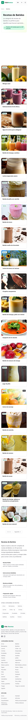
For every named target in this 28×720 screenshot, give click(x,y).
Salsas (17, 676)
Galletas (5, 617)
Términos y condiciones (4, 703)
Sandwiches (18, 679)
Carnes (4, 609)
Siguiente (16, 532)
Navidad (17, 696)
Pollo (2, 672)
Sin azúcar (4, 698)
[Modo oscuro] (22, 2)
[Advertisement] (14, 49)
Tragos (3, 686)
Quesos (3, 676)
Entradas (23, 613)
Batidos (17, 644)
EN (18, 2)
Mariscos (17, 662)
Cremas (20, 609)
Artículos (17, 698)
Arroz (4, 606)
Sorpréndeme (4, 700)
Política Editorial (19, 703)
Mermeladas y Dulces (20, 665)
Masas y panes (5, 665)
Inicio (2, 9)
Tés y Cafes (18, 681)
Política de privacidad (20, 700)
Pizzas (16, 669)
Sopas (2, 681)
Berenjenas (12, 606)
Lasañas (3, 660)
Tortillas (17, 683)
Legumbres (18, 660)
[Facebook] (2, 636)
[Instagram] (4, 636)
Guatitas (12, 617)
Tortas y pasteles (5, 683)
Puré (2, 674)
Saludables (4, 679)
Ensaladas (14, 613)
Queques (17, 674)
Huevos (19, 617)
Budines (20, 606)
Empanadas (6, 613)
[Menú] (25, 2)
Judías (16, 658)
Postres (17, 672)
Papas (2, 667)
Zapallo (3, 688)
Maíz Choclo (4, 662)
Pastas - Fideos (19, 667)
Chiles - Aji (12, 609)
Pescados (3, 669)
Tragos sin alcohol (20, 686)
